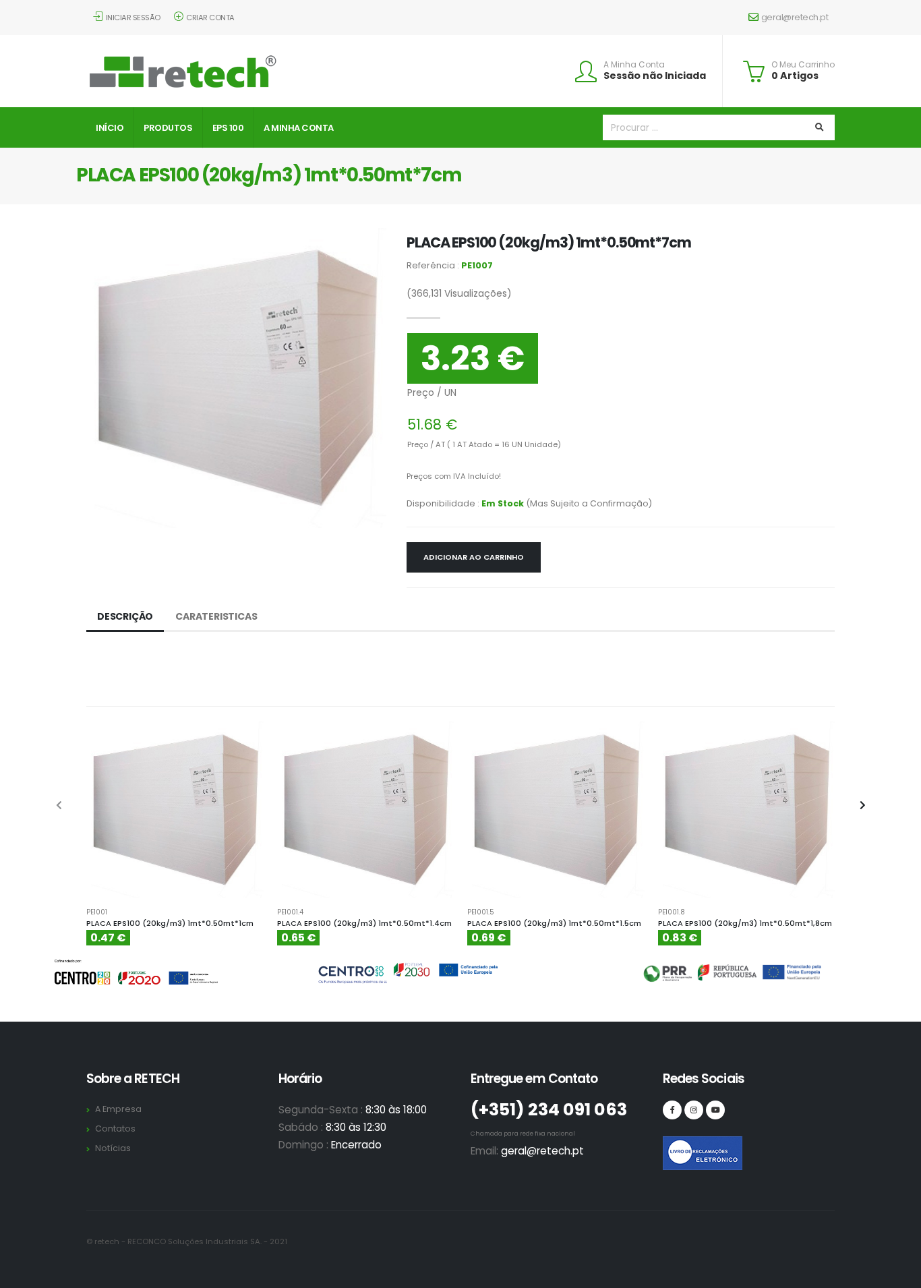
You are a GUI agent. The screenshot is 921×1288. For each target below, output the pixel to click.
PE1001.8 (671, 912)
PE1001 (96, 912)
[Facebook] (672, 1110)
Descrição (125, 616)
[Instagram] (693, 1110)
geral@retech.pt (795, 17)
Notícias (113, 1148)
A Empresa (118, 1109)
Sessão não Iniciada (654, 75)
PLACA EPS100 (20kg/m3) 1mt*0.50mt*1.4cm (364, 923)
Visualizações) (459, 293)
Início (109, 127)
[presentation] (59, 806)
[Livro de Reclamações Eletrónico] (672, 1145)
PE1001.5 (480, 912)
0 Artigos (795, 75)
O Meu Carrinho (803, 64)
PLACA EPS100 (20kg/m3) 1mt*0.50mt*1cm (170, 923)
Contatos (115, 1128)
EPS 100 (228, 127)
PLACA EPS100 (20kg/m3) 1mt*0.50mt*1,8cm (745, 923)
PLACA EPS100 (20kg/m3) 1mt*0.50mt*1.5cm (554, 923)
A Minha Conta (634, 64)
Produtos (168, 127)
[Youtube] (715, 1110)
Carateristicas (216, 616)
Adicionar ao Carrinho (473, 557)
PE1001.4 (290, 912)
